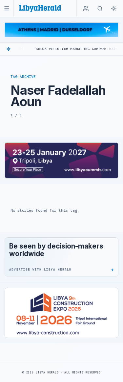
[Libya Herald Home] (40, 8)
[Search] (100, 8)
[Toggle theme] (113, 8)
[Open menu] (6, 8)
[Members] (85, 8)
